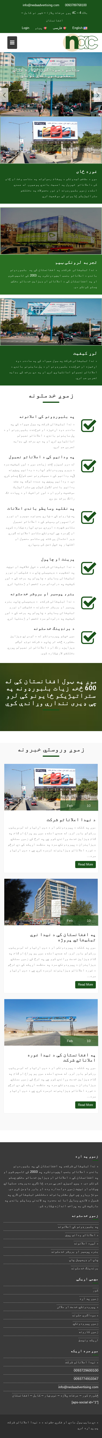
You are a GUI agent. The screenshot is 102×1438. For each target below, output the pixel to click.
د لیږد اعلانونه (86, 1243)
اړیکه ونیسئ (88, 1340)
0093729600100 (86, 1370)
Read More (85, 864)
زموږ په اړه (88, 1298)
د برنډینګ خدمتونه (54, 628)
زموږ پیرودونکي (85, 1323)
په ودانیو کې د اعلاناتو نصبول (42, 456)
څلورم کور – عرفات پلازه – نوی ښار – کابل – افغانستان (55, 1395)
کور (95, 1290)
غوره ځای (86, 171)
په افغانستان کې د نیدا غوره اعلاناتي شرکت (61, 1057)
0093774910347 (86, 1379)
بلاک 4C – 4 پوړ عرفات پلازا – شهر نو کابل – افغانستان (54, 16)
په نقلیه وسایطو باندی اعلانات (41, 508)
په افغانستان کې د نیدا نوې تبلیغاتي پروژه (63, 937)
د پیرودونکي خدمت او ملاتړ (77, 1307)
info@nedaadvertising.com (41, 5)
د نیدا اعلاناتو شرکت (71, 819)
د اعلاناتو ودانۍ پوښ (81, 1235)
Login (25, 28)
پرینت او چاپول (58, 559)
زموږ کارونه (88, 1332)
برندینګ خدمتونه (84, 1268)
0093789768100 (76, 5)
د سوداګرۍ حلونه (85, 1315)
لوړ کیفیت (85, 353)
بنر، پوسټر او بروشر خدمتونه (42, 593)
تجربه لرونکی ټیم (76, 262)
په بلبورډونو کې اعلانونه (47, 416)
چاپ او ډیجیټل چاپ (83, 1260)
